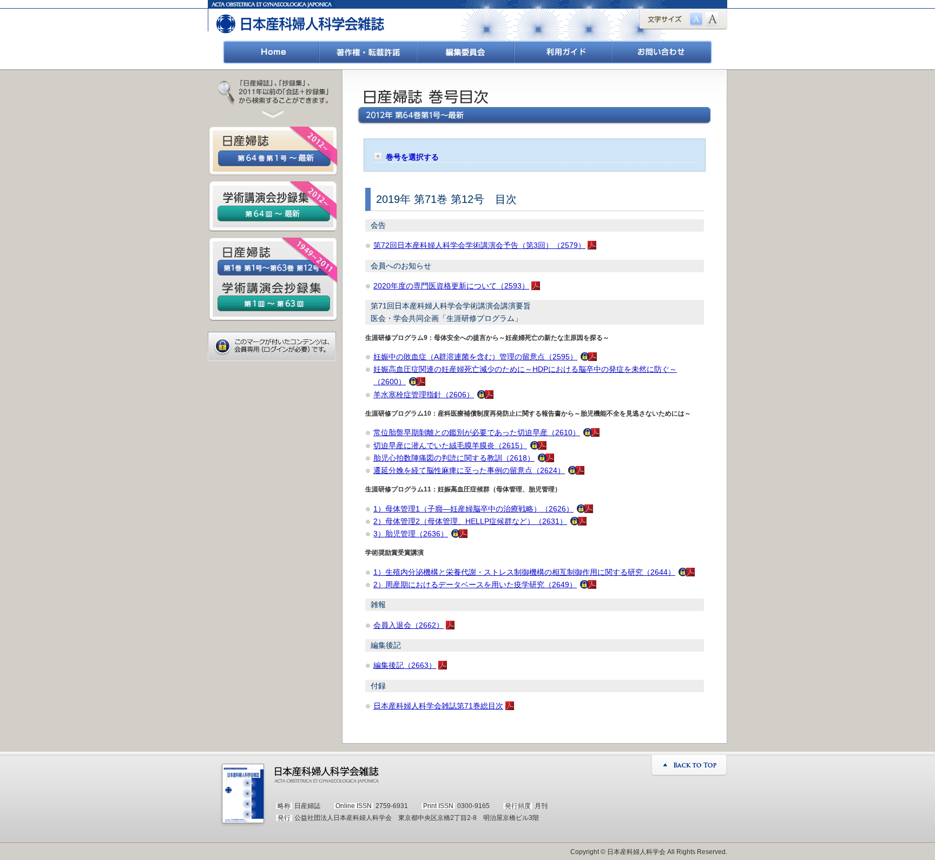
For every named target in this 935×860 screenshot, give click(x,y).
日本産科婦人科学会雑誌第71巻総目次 (438, 705)
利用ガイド (563, 52)
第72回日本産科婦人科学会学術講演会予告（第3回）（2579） (479, 245)
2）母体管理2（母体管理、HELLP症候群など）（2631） (470, 521)
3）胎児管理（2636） (410, 533)
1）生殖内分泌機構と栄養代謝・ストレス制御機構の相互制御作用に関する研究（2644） (524, 572)
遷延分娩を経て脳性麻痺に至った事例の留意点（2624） (469, 470)
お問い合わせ (662, 52)
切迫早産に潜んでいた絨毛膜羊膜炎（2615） (450, 445)
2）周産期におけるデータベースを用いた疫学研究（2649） (475, 584)
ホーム (271, 52)
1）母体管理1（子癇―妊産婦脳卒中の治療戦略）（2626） (473, 508)
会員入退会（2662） (408, 625)
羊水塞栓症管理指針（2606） (423, 394)
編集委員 (466, 52)
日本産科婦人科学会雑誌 (301, 20)
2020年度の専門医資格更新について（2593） (451, 285)
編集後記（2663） (404, 665)
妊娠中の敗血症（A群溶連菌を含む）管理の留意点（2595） (475, 356)
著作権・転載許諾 (368, 52)
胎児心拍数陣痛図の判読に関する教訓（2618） (454, 458)
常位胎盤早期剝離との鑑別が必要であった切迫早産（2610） (476, 432)
